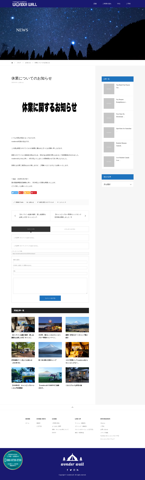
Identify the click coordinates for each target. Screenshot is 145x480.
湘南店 (38, 423)
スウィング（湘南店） (81, 426)
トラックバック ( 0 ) (69, 229)
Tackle (21, 202)
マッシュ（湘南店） (80, 423)
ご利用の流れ (106, 3)
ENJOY (54, 432)
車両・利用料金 (79, 432)
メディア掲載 (104, 432)
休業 (40, 202)
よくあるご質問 (56, 426)
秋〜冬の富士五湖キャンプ (47, 360)
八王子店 (39, 426)
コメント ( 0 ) (30, 229)
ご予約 (128, 3)
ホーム (27, 423)
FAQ (118, 3)
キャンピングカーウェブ (107, 439)
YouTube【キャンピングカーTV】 (110, 436)
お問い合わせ (104, 429)
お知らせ (21, 82)
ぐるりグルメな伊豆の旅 (74, 385)
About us (102, 423)
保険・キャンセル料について (60, 429)
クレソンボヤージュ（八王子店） (84, 429)
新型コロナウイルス (48, 202)
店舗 (95, 3)
